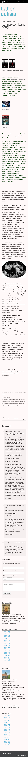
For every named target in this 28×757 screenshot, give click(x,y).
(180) (7, 642)
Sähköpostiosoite (10, 570)
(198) (7, 635)
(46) (7, 660)
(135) (7, 650)
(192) (7, 633)
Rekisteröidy (18, 1)
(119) (7, 652)
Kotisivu (10, 576)
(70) (7, 659)
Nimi (4, 566)
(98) (7, 655)
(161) (7, 647)
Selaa (14, 1)
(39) (7, 632)
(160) (7, 643)
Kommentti (5, 582)
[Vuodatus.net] (6, 753)
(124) (7, 649)
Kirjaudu (24, 1)
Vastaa (6, 501)
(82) (7, 657)
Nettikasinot (8, 1)
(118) (7, 654)
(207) (7, 637)
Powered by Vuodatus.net (21, 755)
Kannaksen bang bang (14, 25)
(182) (7, 638)
